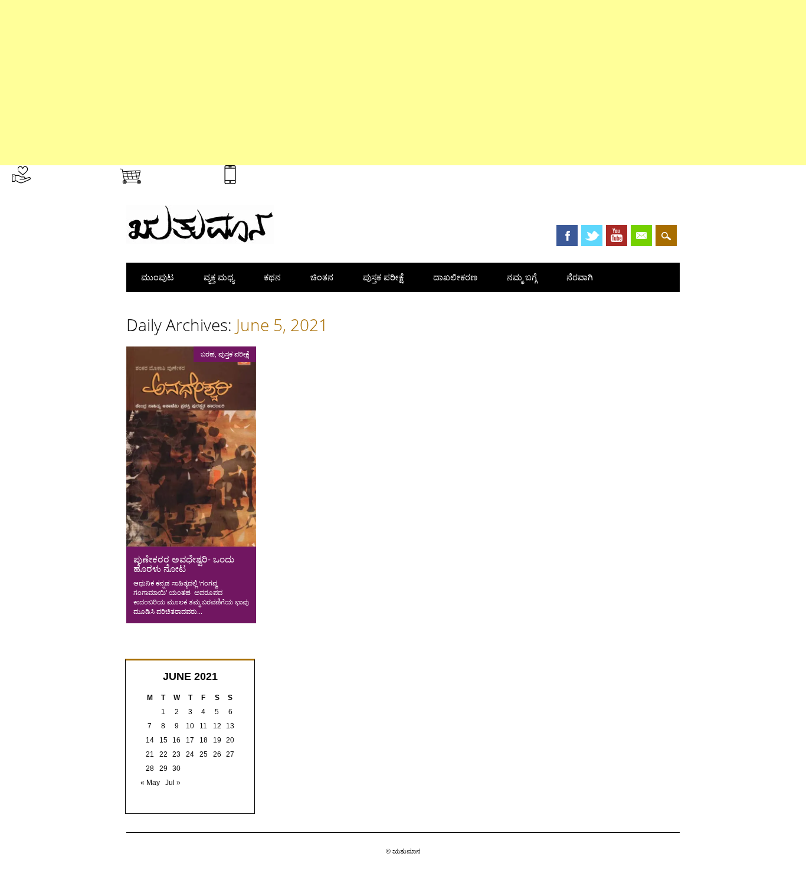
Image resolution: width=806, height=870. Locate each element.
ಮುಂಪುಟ (157, 277)
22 (163, 754)
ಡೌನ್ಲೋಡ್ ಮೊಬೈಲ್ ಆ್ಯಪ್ (282, 172)
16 (176, 740)
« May (150, 783)
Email (641, 235)
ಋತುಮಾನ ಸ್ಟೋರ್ (178, 172)
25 (203, 754)
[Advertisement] (354, 82)
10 (190, 726)
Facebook (567, 235)
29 (163, 768)
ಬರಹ (208, 353)
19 (217, 740)
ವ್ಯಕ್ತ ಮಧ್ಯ (219, 277)
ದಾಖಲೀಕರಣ (455, 277)
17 (190, 740)
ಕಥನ (272, 277)
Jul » (173, 783)
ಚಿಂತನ (321, 277)
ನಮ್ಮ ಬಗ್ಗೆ (522, 277)
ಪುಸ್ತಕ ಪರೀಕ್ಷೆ (383, 277)
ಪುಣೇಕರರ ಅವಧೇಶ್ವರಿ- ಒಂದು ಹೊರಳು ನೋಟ (183, 563)
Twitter (591, 235)
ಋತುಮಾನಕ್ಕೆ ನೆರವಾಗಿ (68, 172)
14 (150, 740)
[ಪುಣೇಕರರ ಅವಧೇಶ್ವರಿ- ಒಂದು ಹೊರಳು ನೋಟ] (191, 543)
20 (230, 740)
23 (176, 754)
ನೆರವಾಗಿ (579, 277)
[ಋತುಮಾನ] (200, 241)
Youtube (616, 235)
